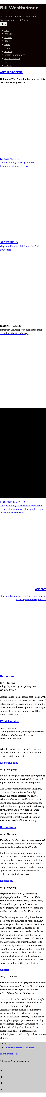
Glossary (8, 37)
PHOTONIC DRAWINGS (12, 502)
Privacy (8, 1043)
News (7, 44)
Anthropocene (9, 763)
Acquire (8, 51)
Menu (3, 23)
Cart (6, 61)
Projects (8, 33)
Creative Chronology (14, 54)
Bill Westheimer (19, 7)
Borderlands (8, 827)
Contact (8, 65)
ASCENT (40, 589)
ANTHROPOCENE (11, 72)
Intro (6, 30)
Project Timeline (12, 58)
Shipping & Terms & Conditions (19, 1047)
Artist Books (39, 426)
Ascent (4, 970)
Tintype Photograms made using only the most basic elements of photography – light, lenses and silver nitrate (22, 509)
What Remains (9, 721)
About (7, 47)
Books (7, 40)
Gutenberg (7, 881)
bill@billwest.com (9, 1053)
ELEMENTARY (9, 159)
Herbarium (7, 676)
